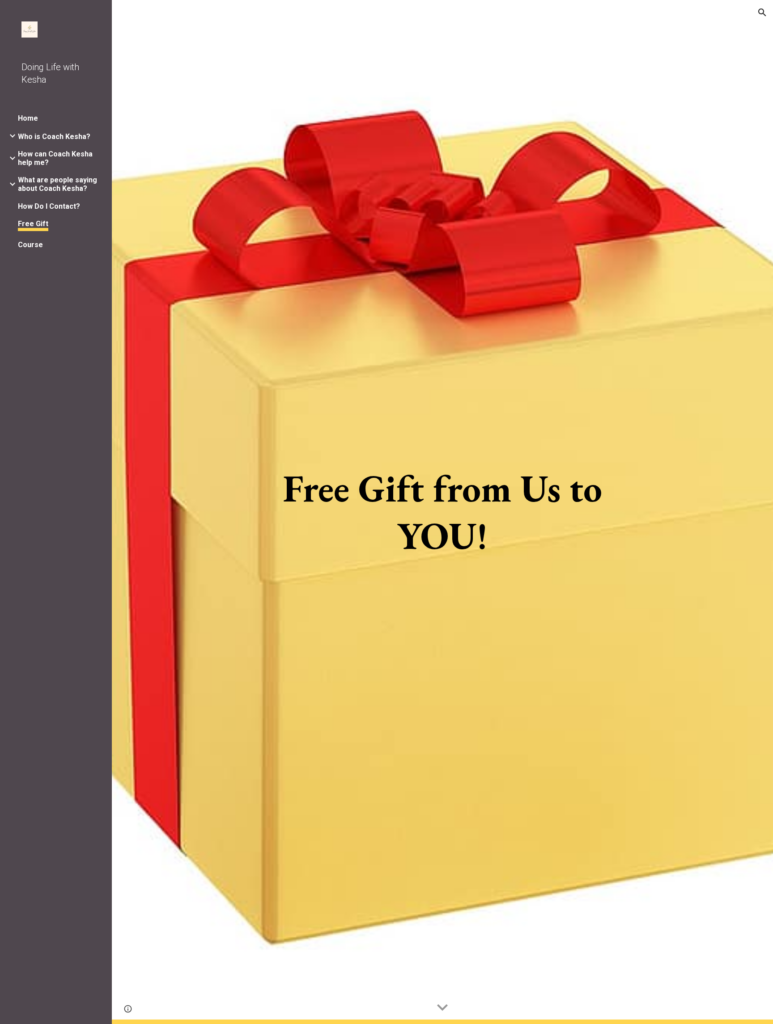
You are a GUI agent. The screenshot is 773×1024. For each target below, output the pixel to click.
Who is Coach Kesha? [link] (54, 136)
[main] (442, 512)
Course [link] (30, 244)
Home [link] (28, 118)
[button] (762, 12)
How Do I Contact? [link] (49, 206)
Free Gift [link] (33, 223)
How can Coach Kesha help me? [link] (55, 158)
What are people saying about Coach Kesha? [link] (57, 184)
